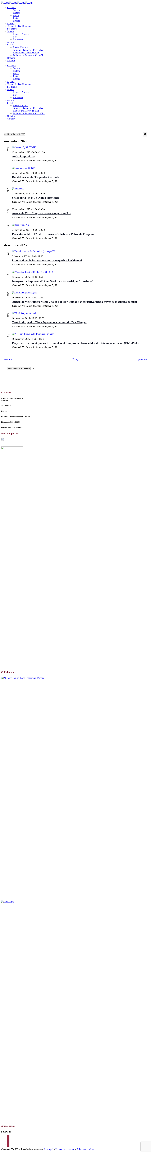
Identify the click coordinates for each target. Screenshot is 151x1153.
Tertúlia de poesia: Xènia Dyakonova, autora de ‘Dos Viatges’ (49, 322)
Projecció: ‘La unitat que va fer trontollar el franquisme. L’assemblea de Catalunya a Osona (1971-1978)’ (75, 343)
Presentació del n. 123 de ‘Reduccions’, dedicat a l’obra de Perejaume (54, 234)
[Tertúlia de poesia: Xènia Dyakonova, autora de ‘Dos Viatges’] (79, 313)
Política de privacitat (64, 1149)
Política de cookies (85, 1149)
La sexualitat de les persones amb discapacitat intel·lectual (47, 260)
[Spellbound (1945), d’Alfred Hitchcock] (79, 188)
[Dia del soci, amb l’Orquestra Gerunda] (79, 168)
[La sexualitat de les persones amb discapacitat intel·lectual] (79, 251)
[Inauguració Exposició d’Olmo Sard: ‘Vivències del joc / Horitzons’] (79, 272)
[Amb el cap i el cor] (79, 147)
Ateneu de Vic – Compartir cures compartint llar (41, 213)
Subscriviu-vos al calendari (18, 368)
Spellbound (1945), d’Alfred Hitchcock (35, 197)
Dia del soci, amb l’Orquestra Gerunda (35, 177)
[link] (8, 406)
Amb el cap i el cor (23, 156)
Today (75, 359)
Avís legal (48, 1149)
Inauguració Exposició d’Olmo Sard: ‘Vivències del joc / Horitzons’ (52, 281)
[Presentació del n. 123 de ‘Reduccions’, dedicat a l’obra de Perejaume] (79, 225)
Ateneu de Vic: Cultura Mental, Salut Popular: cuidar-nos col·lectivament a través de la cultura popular (74, 301)
